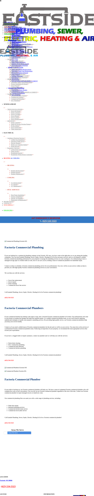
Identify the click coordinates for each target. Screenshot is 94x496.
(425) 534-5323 (49, 221)
